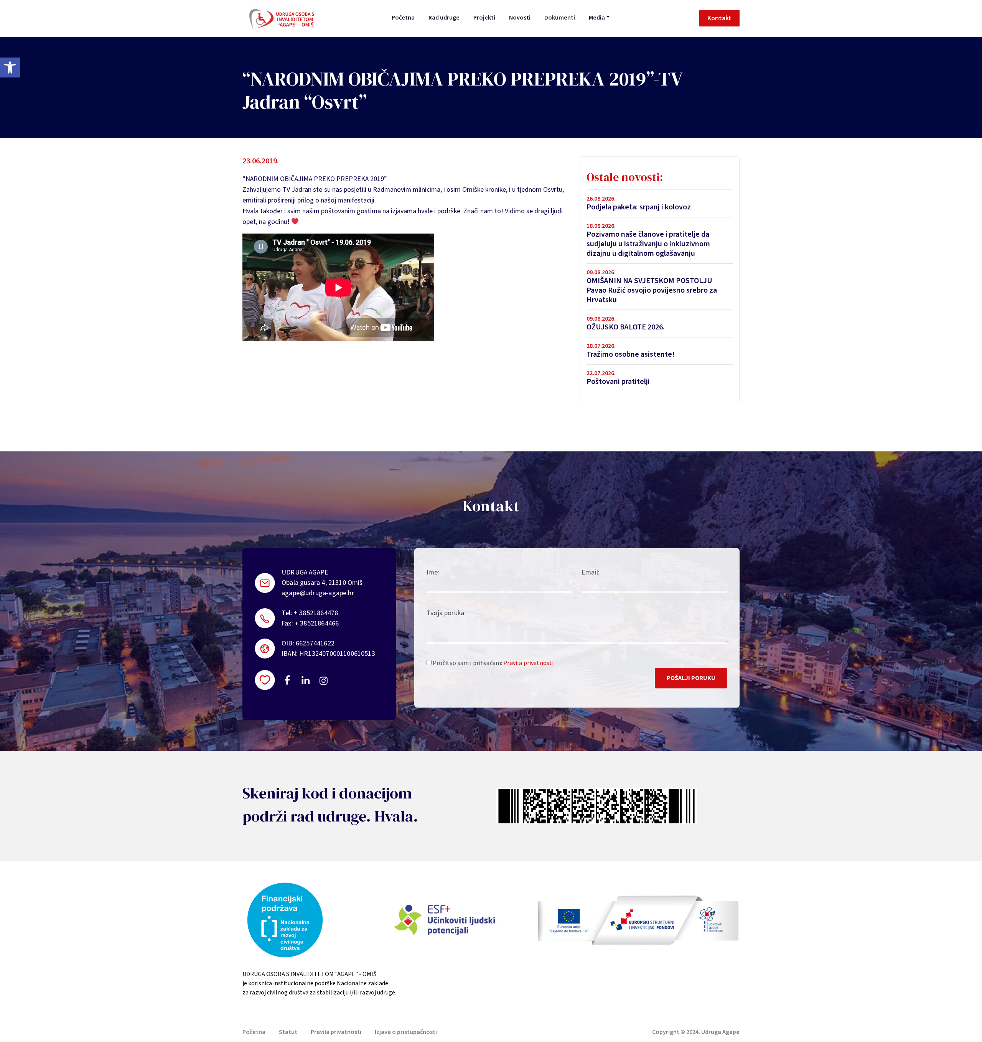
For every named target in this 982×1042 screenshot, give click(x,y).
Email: (591, 572)
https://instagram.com (323, 681)
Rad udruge (444, 17)
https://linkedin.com (305, 680)
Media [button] (597, 17)
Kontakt (719, 18)
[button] (10, 67)
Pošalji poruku (691, 678)
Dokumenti (559, 17)
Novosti (520, 17)
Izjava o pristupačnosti (406, 1032)
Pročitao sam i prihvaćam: (493, 663)
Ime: (433, 572)
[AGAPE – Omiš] (281, 18)
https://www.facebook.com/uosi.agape (287, 680)
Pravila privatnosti (528, 663)
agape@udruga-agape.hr (318, 593)
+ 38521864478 (316, 613)
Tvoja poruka (445, 613)
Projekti (484, 17)
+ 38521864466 (317, 623)
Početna (403, 17)
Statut (288, 1032)
